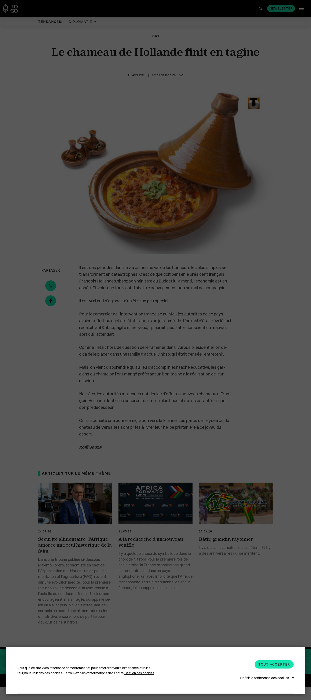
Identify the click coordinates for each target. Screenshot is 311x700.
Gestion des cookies (139, 673)
